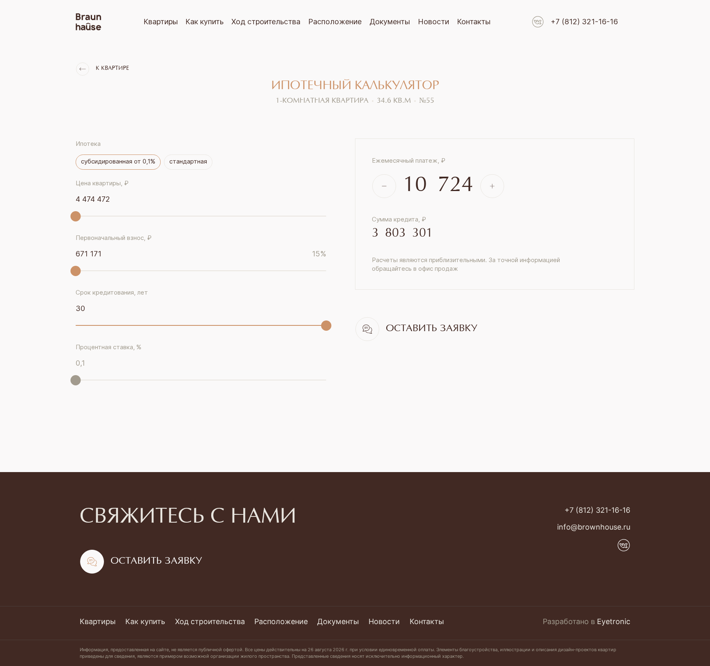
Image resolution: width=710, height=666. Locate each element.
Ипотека (88, 143)
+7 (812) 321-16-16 (584, 21)
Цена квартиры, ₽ (102, 183)
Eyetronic (613, 621)
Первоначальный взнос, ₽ (114, 238)
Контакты (474, 21)
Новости (433, 21)
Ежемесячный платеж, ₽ (408, 160)
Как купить (204, 21)
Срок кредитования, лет (112, 292)
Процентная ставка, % (108, 347)
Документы (389, 21)
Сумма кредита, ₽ (399, 219)
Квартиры (160, 21)
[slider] (76, 216)
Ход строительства (265, 21)
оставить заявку (431, 329)
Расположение (335, 21)
